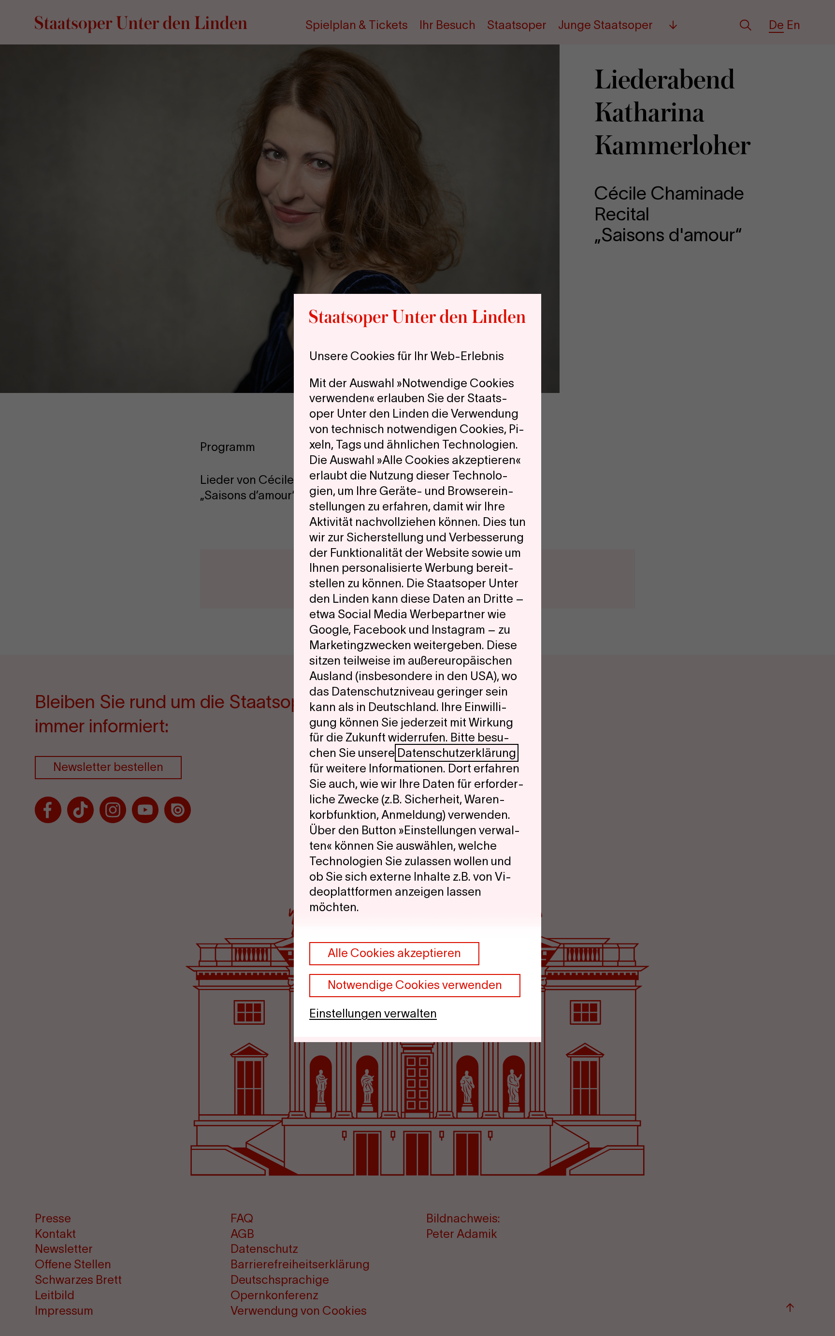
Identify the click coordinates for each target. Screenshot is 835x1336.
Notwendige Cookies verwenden (415, 984)
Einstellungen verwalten (373, 1013)
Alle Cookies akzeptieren (394, 952)
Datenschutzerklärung (456, 752)
